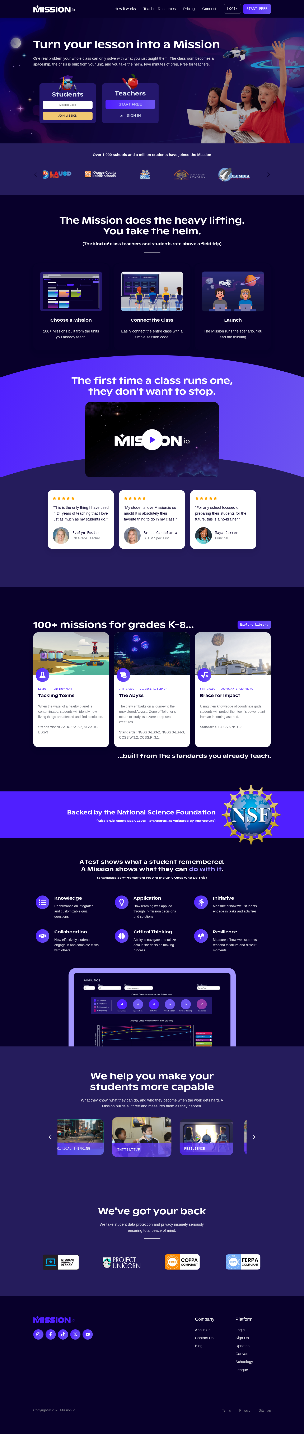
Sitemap (265, 1410)
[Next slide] (268, 174)
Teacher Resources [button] (159, 9)
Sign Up (242, 1338)
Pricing (189, 9)
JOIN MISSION (67, 115)
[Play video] (152, 439)
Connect (209, 9)
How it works (125, 9)
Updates (242, 1346)
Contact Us (204, 1338)
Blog (198, 1346)
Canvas (241, 1354)
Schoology (244, 1362)
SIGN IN (134, 115)
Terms (226, 1410)
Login (240, 1330)
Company (204, 1319)
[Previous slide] (35, 174)
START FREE (257, 9)
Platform (243, 1319)
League (241, 1370)
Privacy (244, 1410)
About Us (202, 1330)
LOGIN (232, 9)
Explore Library (254, 624)
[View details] (38, 1334)
